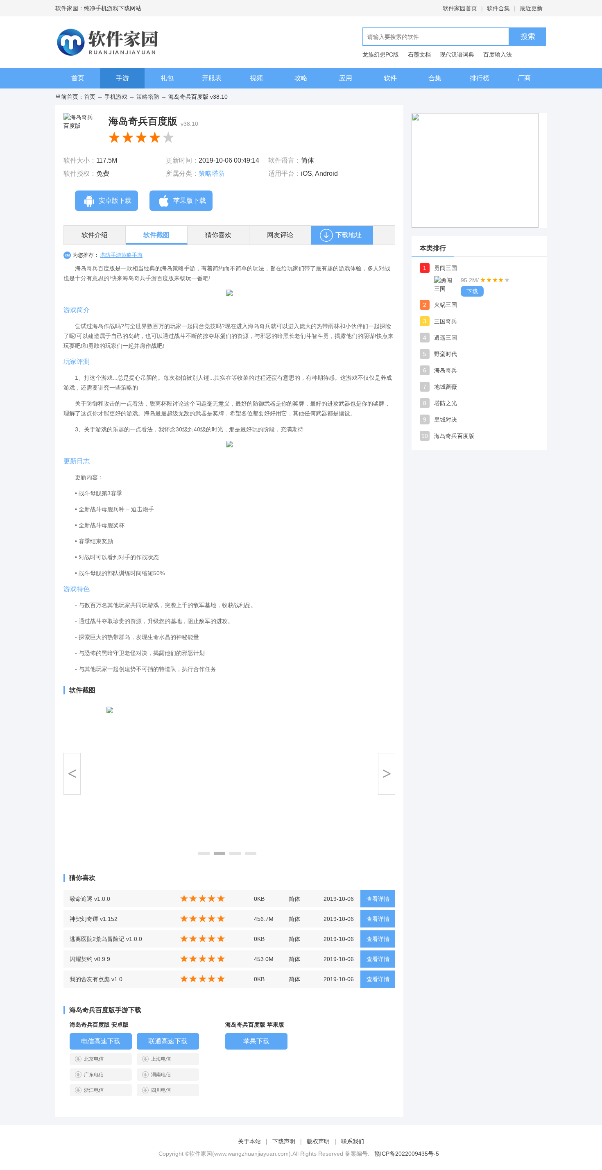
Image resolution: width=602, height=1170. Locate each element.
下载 (472, 291)
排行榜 (479, 78)
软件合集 (498, 8)
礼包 (167, 78)
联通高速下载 (168, 1041)
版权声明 (318, 1141)
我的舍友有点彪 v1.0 (96, 979)
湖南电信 (161, 1074)
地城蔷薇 (445, 386)
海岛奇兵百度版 (454, 436)
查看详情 (378, 899)
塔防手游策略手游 (121, 255)
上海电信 (161, 1059)
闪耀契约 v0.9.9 (90, 959)
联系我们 (352, 1141)
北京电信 (94, 1059)
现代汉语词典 (457, 54)
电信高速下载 (100, 1041)
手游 (122, 78)
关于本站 (249, 1141)
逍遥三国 (445, 337)
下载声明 (283, 1141)
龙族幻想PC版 (380, 54)
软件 (390, 78)
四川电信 (161, 1090)
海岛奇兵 (445, 370)
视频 (256, 78)
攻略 (301, 78)
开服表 (212, 78)
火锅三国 (445, 305)
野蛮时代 (445, 354)
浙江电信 (94, 1090)
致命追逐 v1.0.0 (90, 899)
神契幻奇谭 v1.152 (94, 919)
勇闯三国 (445, 268)
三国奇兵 (445, 321)
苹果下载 (256, 1041)
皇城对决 (445, 419)
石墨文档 (419, 54)
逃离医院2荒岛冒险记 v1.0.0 (106, 939)
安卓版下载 (115, 200)
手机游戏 (115, 96)
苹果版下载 (189, 200)
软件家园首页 (460, 8)
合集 (434, 78)
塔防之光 (445, 403)
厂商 (524, 78)
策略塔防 (147, 96)
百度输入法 (497, 54)
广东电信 (94, 1074)
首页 (77, 78)
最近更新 (531, 8)
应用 (345, 78)
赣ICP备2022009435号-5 (406, 1153)
